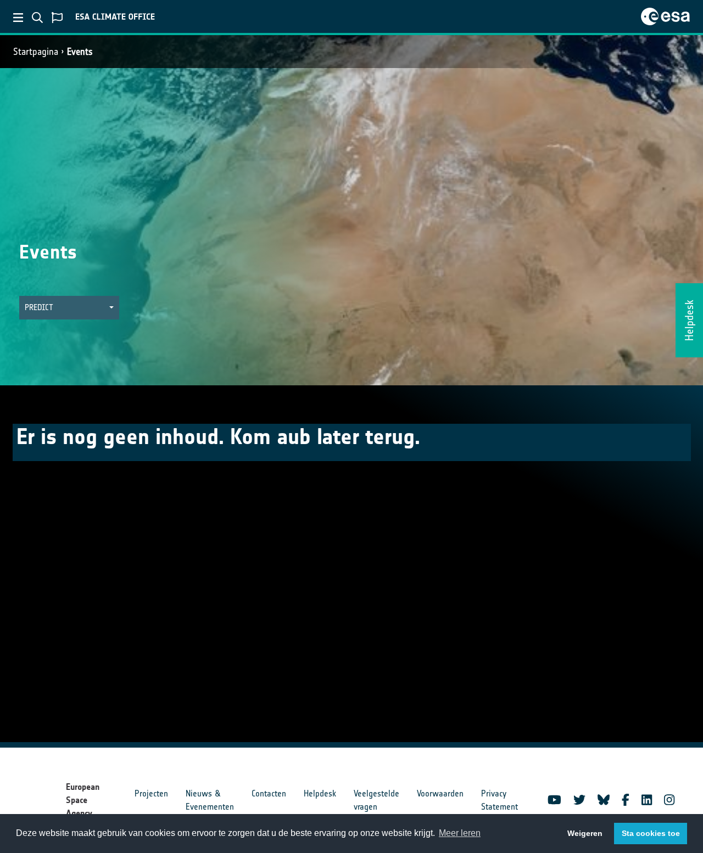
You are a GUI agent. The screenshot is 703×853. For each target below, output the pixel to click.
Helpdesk (320, 793)
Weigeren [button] (584, 833)
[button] (69, 307)
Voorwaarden (440, 793)
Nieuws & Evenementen (210, 800)
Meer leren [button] (460, 833)
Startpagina (35, 51)
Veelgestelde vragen (376, 800)
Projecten (151, 793)
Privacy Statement (499, 800)
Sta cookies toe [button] (651, 833)
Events (80, 51)
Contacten (269, 793)
